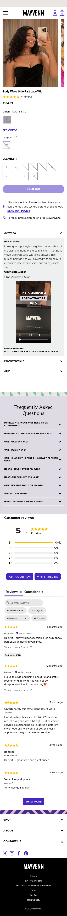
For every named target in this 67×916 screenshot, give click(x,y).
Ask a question (20, 576)
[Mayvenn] (33, 13)
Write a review (47, 576)
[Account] (55, 13)
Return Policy (33, 899)
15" (6, 145)
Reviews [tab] (14, 591)
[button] (5, 13)
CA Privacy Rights (33, 880)
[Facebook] (19, 853)
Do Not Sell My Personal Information (33, 885)
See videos (10, 130)
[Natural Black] (7, 120)
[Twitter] (5, 853)
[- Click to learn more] (33, 0)
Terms (33, 890)
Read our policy (18, 211)
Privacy (33, 876)
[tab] (33, 592)
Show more (33, 801)
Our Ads (33, 895)
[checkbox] (39, 618)
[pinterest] (26, 853)
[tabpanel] (33, 704)
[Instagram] (12, 853)
